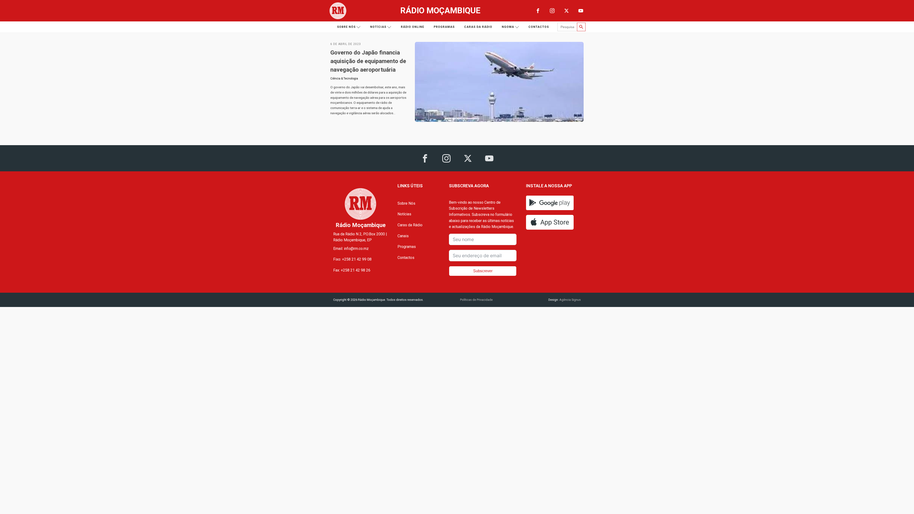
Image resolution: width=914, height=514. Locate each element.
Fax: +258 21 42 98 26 (351, 270)
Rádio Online (412, 27)
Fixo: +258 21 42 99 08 (352, 259)
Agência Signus (570, 299)
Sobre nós (346, 27)
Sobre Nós (406, 203)
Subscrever (482, 271)
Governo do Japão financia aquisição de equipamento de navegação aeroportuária (368, 61)
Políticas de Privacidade (476, 299)
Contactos (538, 27)
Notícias (378, 27)
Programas (444, 27)
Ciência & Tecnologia (344, 78)
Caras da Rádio (478, 27)
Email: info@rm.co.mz (351, 248)
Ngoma (508, 27)
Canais (403, 236)
